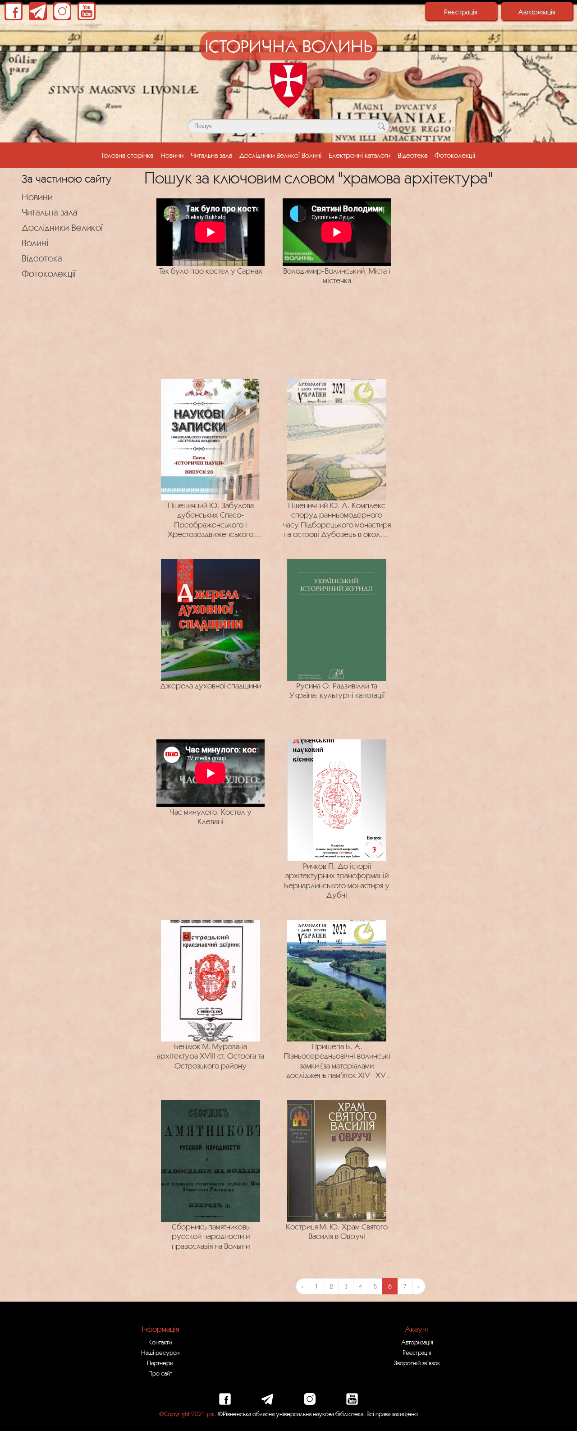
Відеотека (412, 155)
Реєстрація (460, 12)
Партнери (160, 1363)
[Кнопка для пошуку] (381, 126)
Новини (171, 155)
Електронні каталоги (359, 155)
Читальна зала (211, 155)
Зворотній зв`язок (417, 1363)
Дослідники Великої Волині (280, 155)
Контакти (160, 1342)
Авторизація (536, 12)
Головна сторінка (127, 155)
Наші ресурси (160, 1352)
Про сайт (160, 1373)
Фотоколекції (455, 155)
